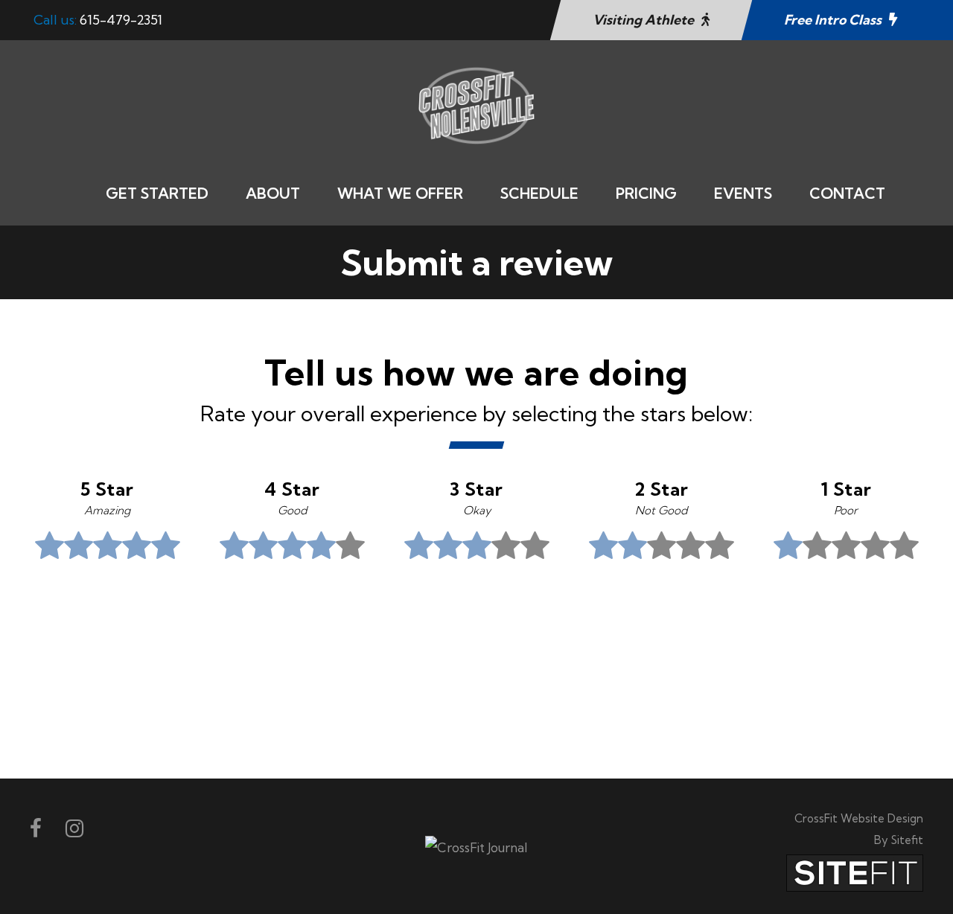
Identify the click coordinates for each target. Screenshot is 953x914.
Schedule (539, 193)
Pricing (646, 193)
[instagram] (74, 828)
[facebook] (36, 828)
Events (743, 193)
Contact (847, 193)
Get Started (157, 193)
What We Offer (400, 193)
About (273, 193)
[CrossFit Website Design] (854, 872)
